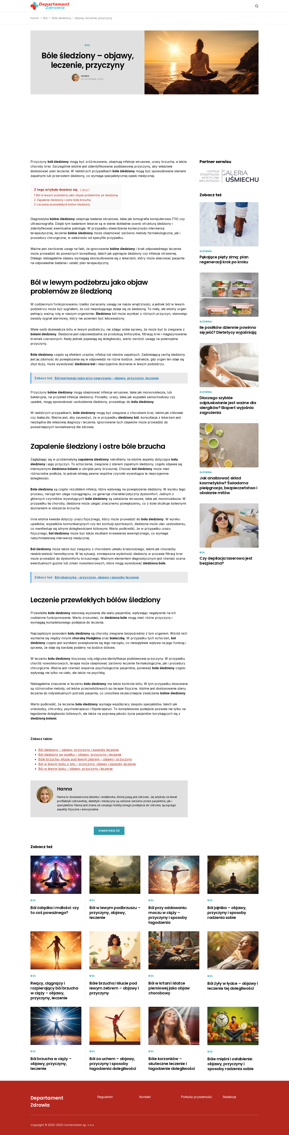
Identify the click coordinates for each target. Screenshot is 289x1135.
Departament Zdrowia (46, 1101)
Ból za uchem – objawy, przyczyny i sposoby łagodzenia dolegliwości (112, 1063)
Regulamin (105, 1097)
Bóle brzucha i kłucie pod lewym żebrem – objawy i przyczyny (85, 759)
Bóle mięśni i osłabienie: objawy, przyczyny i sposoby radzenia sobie (230, 1063)
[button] (257, 6)
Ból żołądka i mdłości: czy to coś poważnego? (54, 910)
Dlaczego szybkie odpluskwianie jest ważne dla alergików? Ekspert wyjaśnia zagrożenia (228, 405)
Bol (45, 18)
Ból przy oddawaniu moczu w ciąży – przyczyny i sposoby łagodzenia (167, 915)
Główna (206, 251)
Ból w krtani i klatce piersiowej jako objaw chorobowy (169, 988)
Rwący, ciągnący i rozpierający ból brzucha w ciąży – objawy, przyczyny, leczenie (54, 990)
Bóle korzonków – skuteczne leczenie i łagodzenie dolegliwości (171, 1063)
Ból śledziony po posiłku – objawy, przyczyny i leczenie (79, 754)
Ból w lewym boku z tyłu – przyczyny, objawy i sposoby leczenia (87, 764)
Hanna (85, 75)
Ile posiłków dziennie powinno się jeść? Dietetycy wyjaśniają (228, 330)
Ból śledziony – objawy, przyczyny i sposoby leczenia (78, 750)
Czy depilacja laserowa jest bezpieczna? (226, 561)
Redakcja (229, 1097)
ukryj (85, 189)
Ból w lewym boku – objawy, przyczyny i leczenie (75, 769)
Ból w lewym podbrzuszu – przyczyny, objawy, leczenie (114, 912)
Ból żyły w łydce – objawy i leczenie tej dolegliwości (232, 986)
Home (34, 18)
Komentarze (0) (109, 830)
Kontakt (145, 1097)
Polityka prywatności (196, 1097)
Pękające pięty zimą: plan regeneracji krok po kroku (224, 259)
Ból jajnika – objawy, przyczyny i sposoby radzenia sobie (226, 912)
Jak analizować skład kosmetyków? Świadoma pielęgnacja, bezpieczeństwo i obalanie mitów (228, 485)
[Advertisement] (144, 123)
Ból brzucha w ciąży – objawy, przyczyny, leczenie (51, 1063)
